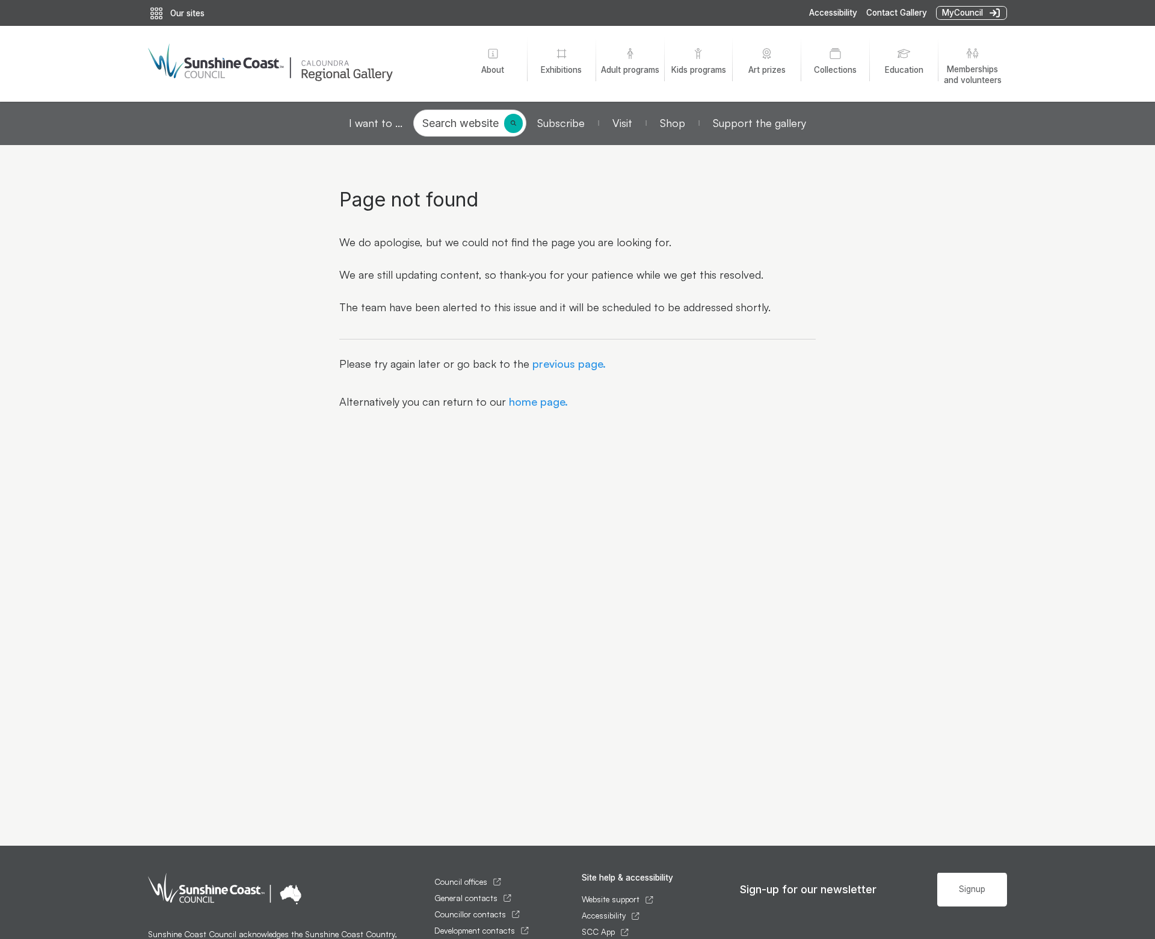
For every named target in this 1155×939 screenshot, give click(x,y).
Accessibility (833, 12)
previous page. (567, 363)
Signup (972, 889)
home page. (537, 401)
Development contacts (474, 930)
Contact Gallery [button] (896, 12)
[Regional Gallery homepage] (295, 63)
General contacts (465, 898)
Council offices (460, 882)
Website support (610, 899)
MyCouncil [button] (962, 12)
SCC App (598, 932)
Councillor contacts (470, 914)
